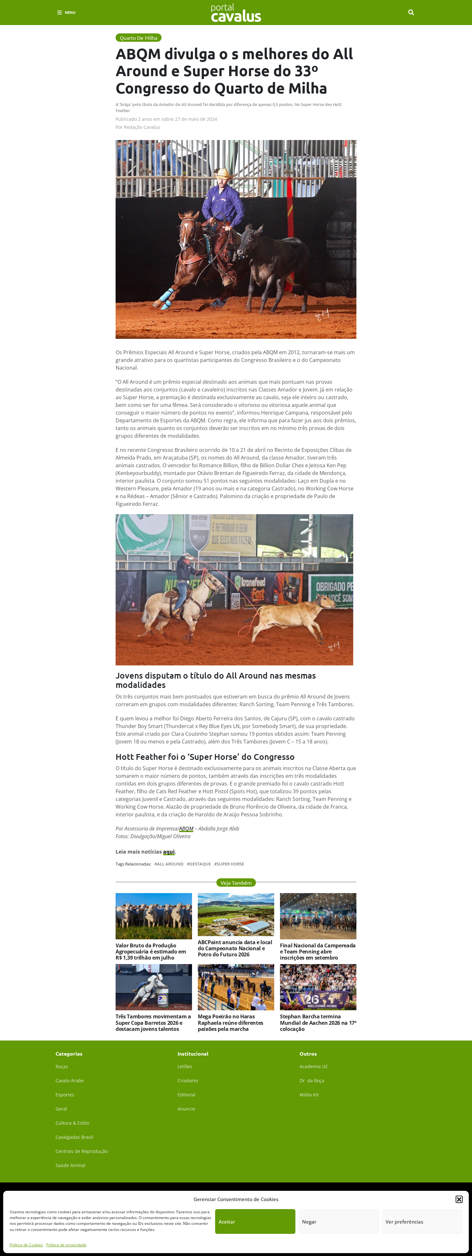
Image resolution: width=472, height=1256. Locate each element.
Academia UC (314, 1066)
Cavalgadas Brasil (74, 1137)
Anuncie (186, 1109)
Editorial (187, 1095)
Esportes (65, 1095)
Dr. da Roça (312, 1080)
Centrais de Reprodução (82, 1151)
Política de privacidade (66, 1244)
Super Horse (230, 864)
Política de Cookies (26, 1244)
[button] (459, 1199)
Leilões (185, 1066)
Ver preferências (404, 1221)
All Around (170, 864)
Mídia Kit (309, 1095)
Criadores (188, 1080)
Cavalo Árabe (70, 1080)
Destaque (200, 864)
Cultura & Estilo (72, 1123)
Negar (309, 1221)
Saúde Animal (70, 1165)
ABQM (186, 828)
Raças (62, 1066)
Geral (61, 1109)
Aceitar (227, 1221)
